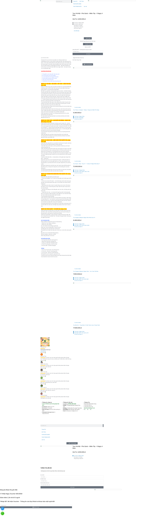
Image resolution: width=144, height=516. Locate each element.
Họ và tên (42, 474)
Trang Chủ (75, 1)
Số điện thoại (43, 478)
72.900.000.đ (77, 166)
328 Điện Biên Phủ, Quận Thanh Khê (74, 408)
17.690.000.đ (77, 328)
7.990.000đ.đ (77, 274)
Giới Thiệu (82, 1)
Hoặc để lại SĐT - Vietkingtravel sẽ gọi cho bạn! (82, 49)
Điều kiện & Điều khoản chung (90, 403)
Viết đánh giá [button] (43, 351)
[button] (87, 64)
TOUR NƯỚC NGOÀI (77, 3)
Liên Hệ (85, 6)
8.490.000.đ (77, 220)
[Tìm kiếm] (71, 1)
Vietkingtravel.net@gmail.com (72, 410)
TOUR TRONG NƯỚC (77, 6)
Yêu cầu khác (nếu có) (44, 482)
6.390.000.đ (77, 113)
